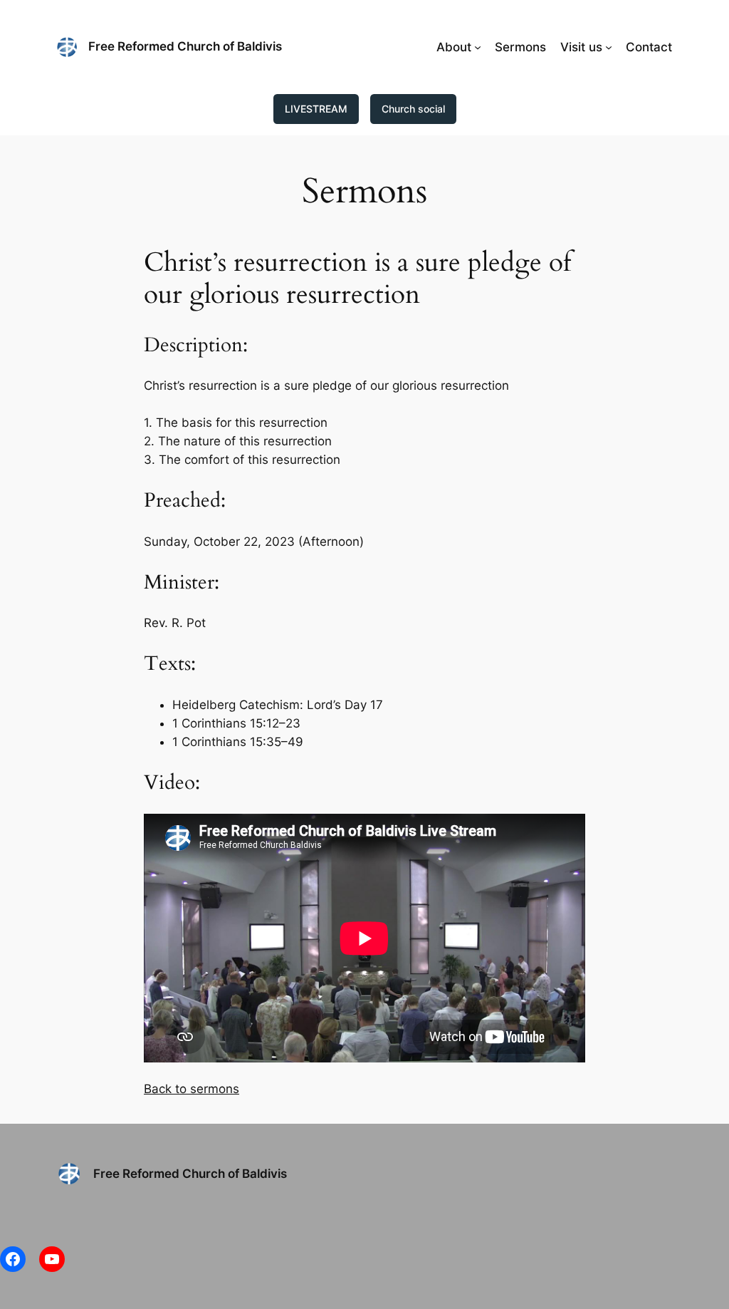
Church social (413, 109)
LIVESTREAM (316, 109)
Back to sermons (191, 1089)
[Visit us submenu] (608, 47)
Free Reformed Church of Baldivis (185, 46)
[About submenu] (477, 47)
